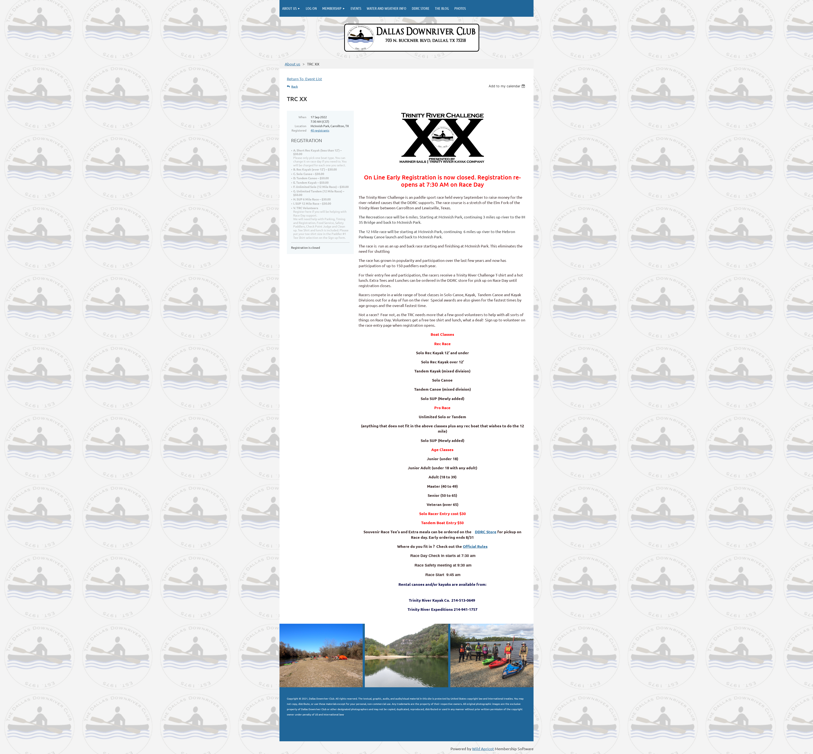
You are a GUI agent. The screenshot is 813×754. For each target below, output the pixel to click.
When (302, 117)
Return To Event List (304, 78)
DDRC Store (485, 531)
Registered (299, 130)
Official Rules (475, 546)
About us (292, 64)
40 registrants (320, 130)
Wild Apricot (483, 748)
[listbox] (507, 86)
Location (300, 126)
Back (294, 87)
